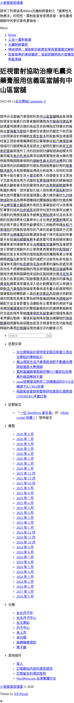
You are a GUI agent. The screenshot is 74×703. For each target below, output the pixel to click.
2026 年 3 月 (25, 458)
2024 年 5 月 (25, 567)
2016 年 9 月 (25, 596)
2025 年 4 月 (25, 513)
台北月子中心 (26, 618)
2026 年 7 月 (25, 439)
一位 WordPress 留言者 (36, 413)
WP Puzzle (21, 694)
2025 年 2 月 (25, 522)
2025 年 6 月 (25, 503)
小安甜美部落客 (11, 3)
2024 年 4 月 (25, 572)
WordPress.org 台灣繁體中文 (36, 678)
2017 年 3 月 (25, 591)
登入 (19, 663)
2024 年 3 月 (25, 577)
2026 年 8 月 (25, 434)
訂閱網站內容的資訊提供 (34, 668)
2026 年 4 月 (25, 454)
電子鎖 (21, 647)
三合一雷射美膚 (19, 39)
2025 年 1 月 (25, 527)
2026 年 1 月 (25, 468)
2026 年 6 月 (25, 444)
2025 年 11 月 (25, 478)
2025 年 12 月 (25, 473)
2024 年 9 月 (25, 547)
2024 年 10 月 (25, 542)
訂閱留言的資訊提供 (31, 673)
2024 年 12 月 (25, 532)
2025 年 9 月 (25, 488)
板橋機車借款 (26, 642)
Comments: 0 (37, 101)
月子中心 (23, 627)
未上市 (21, 632)
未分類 (21, 637)
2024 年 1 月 (25, 586)
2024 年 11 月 (25, 537)
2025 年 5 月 (25, 508)
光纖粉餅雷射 (18, 44)
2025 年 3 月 (25, 518)
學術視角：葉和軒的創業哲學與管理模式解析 (41, 49)
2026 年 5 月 (25, 449)
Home (12, 35)
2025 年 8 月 (25, 493)
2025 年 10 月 (25, 483)
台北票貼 (21, 101)
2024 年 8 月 (25, 552)
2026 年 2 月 (25, 463)
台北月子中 (24, 613)
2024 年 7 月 (25, 557)
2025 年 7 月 (25, 498)
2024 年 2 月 (25, 581)
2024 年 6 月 (25, 562)
